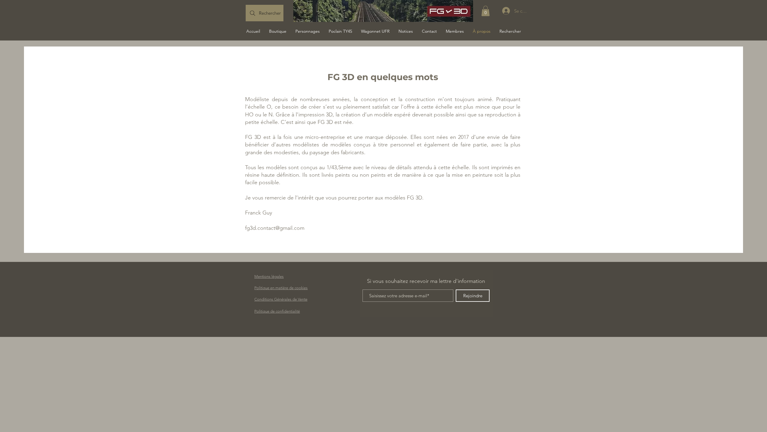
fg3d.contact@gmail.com (274, 228)
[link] (485, 11)
